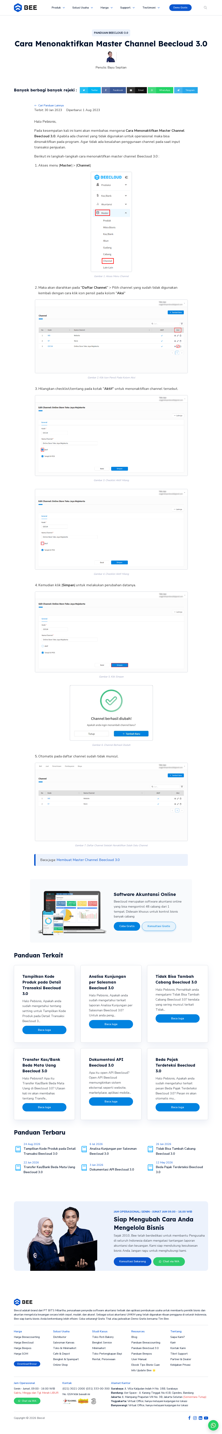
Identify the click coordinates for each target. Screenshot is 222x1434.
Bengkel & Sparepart (66, 1359)
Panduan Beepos (141, 1354)
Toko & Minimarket (64, 1348)
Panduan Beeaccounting (145, 1342)
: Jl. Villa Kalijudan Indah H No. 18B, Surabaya (144, 1389)
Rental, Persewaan (103, 1359)
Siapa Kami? (177, 1337)
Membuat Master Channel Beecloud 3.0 (88, 860)
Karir (173, 1342)
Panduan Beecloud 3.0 (145, 1348)
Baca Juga (44, 1030)
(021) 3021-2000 (73, 1389)
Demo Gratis (180, 7)
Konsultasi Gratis (159, 926)
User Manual (139, 1359)
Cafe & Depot (61, 1354)
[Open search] (205, 7)
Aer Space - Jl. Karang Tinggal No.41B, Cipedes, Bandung (152, 1393)
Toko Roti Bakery (103, 1337)
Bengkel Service (102, 1342)
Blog (134, 1337)
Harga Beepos (22, 1348)
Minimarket (99, 1348)
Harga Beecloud (23, 1342)
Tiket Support (179, 1354)
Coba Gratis (127, 926)
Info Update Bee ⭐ (143, 1370)
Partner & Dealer (180, 1359)
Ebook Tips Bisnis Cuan (145, 1365)
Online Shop (60, 1365)
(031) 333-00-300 (98, 1389)
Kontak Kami (178, 1348)
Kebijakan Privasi (180, 1365)
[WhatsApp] (213, 1425)
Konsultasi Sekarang (132, 1261)
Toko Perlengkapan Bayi (107, 1354)
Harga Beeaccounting (27, 1337)
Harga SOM (21, 1354)
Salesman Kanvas (63, 1342)
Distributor (59, 1337)
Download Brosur (27, 1364)
